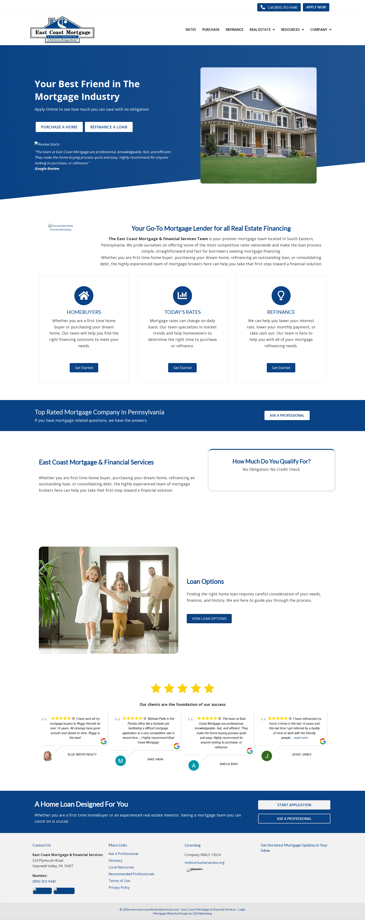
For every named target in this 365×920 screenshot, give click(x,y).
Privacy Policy (119, 888)
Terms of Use (119, 881)
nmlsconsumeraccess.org (205, 862)
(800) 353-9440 (44, 881)
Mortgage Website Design (170, 913)
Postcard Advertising (60, 229)
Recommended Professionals (131, 874)
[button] (279, 7)
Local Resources (121, 868)
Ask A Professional (123, 854)
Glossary (115, 861)
